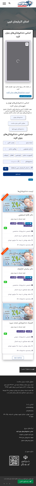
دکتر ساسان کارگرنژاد (25, 269)
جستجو (18, 174)
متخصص (4, 197)
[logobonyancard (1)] (21, 3)
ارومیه (30, 179)
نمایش (23, 369)
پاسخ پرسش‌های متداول (27, 440)
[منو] (5, 3)
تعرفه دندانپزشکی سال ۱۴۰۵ (26, 438)
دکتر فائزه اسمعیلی (26, 215)
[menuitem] (9, 3)
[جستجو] (9, 3)
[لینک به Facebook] (6, 483)
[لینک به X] (9, 483)
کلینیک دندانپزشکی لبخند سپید (21, 323)
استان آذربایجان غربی (18, 22)
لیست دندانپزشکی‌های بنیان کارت (18, 92)
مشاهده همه (18, 358)
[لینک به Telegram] (4, 483)
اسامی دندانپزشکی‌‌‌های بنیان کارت (24, 431)
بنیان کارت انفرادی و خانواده (26, 435)
